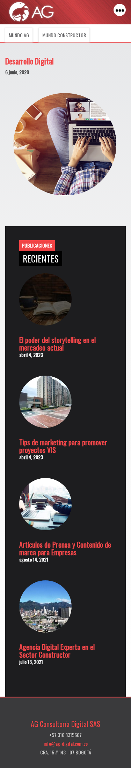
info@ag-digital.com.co (66, 743)
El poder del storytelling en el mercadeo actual (57, 344)
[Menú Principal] (120, 10)
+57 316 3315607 (65, 734)
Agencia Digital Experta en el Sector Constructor (57, 651)
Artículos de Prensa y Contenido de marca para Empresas (65, 548)
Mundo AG (19, 35)
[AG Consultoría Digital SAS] (31, 11)
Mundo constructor (64, 35)
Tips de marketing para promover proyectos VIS (63, 446)
